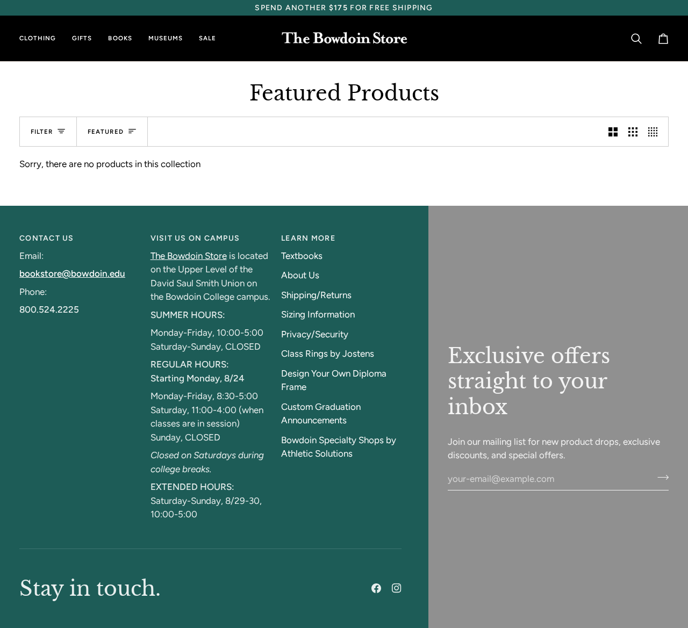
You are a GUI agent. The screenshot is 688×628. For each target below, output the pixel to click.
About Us (300, 275)
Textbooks (301, 255)
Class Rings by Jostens (327, 353)
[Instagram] (397, 588)
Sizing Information (318, 314)
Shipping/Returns (316, 295)
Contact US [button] (46, 238)
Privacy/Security (314, 334)
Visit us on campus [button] (195, 238)
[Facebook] (376, 588)
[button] (41, 38)
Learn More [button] (308, 238)
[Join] (660, 477)
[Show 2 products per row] (613, 131)
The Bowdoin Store (188, 255)
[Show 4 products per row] (655, 131)
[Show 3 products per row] (633, 131)
